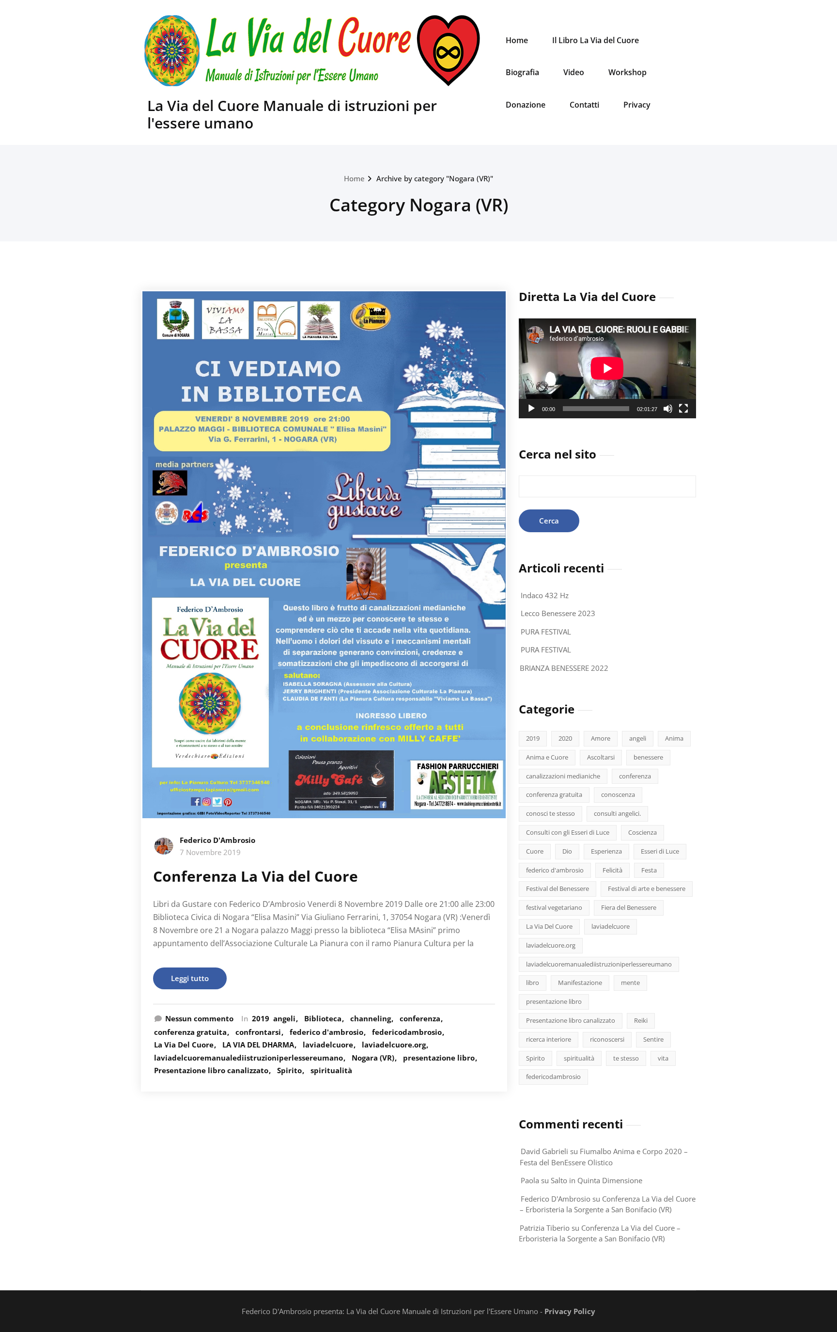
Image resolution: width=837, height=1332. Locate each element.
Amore (600, 738)
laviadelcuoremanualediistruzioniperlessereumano (248, 1057)
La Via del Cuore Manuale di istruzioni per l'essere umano (292, 114)
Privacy (637, 104)
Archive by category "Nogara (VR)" (434, 178)
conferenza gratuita (190, 1032)
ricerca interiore (548, 1039)
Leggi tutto (190, 978)
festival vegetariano (554, 907)
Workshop (627, 72)
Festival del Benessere (557, 888)
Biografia (522, 72)
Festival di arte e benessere (646, 888)
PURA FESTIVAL (546, 631)
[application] (607, 368)
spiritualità (331, 1070)
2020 (565, 738)
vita (663, 1058)
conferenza (420, 1018)
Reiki (641, 1020)
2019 (260, 1018)
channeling (370, 1018)
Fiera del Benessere (628, 907)
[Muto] (668, 408)
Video (573, 72)
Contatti (584, 104)
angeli (284, 1018)
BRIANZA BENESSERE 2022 (564, 668)
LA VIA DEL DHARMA (258, 1044)
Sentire (653, 1039)
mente (630, 982)
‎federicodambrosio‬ (407, 1032)
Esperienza (606, 851)
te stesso (626, 1058)
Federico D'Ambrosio (217, 840)
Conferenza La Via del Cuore (255, 876)
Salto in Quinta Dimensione (596, 1180)
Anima (674, 738)
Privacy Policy (569, 1311)
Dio (567, 851)
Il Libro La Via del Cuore (595, 40)
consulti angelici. (617, 813)
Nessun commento (199, 1018)
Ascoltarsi (601, 757)
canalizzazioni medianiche (563, 776)
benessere (648, 757)
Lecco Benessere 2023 (558, 613)
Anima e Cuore (547, 757)
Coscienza (642, 832)
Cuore (534, 851)
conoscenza (618, 794)
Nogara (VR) (373, 1057)
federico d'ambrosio (326, 1032)
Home (517, 40)
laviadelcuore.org (394, 1044)
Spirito (289, 1070)
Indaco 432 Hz (545, 595)
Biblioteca (322, 1018)
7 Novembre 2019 (210, 852)
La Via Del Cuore (184, 1044)
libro (532, 982)
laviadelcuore (328, 1044)
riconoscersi (607, 1039)
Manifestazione (580, 982)
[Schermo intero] (683, 408)
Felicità (612, 870)
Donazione (525, 104)
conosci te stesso (550, 813)
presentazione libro (439, 1057)
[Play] (531, 408)
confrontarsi (258, 1032)
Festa (649, 870)
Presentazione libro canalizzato (211, 1070)
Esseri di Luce (660, 851)
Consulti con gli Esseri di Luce (567, 832)
